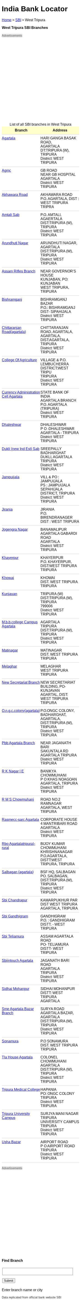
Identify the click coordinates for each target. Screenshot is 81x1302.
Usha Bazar (11, 1142)
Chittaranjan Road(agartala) (14, 330)
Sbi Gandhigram (15, 916)
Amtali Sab (10, 215)
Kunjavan (9, 594)
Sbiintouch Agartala (17, 960)
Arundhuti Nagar (15, 243)
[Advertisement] (40, 81)
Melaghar (9, 666)
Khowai (8, 578)
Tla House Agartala (17, 1057)
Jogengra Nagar (15, 529)
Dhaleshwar (11, 425)
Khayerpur (10, 558)
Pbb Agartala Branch (18, 743)
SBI (18, 20)
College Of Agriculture (19, 360)
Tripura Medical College (21, 1089)
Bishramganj (12, 299)
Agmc (6, 170)
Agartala (8, 138)
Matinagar (10, 650)
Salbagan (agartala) (18, 872)
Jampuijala (10, 477)
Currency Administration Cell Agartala (21, 394)
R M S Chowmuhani (18, 799)
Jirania (7, 509)
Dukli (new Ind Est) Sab (20, 449)
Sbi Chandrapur (14, 900)
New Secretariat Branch (21, 682)
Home (6, 20)
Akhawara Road (15, 195)
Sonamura (10, 1041)
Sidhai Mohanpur (15, 989)
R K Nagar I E (13, 771)
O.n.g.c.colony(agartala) (21, 711)
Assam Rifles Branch (18, 271)
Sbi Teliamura (13, 936)
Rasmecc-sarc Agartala (20, 819)
